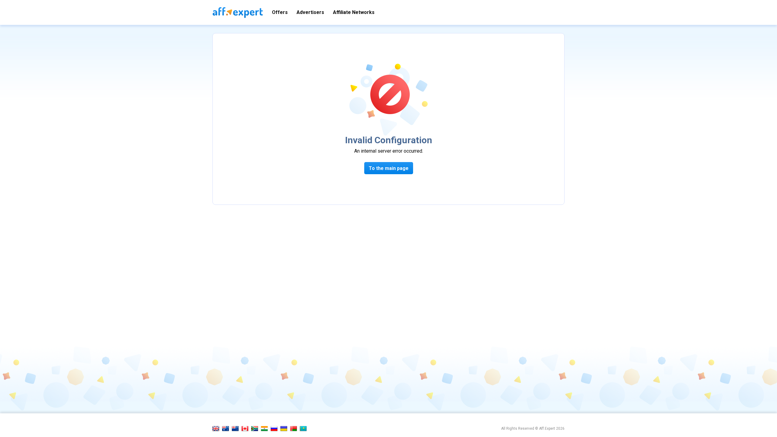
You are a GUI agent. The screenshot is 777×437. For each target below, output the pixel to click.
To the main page (389, 168)
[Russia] (274, 428)
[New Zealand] (235, 428)
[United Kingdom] (215, 428)
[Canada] (245, 428)
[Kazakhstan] (303, 428)
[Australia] (225, 428)
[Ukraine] (283, 428)
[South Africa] (254, 428)
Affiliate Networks (354, 12)
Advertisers (310, 12)
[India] (264, 428)
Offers (280, 12)
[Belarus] (293, 428)
